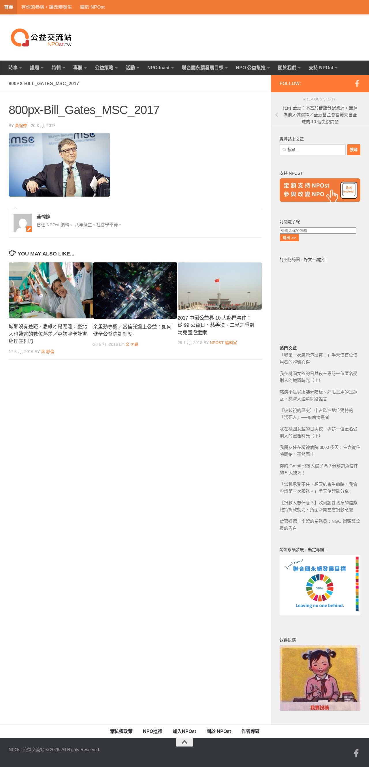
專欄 (77, 67)
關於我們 (287, 67)
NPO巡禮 (152, 731)
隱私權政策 (121, 731)
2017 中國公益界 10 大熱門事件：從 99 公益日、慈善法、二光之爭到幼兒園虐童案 (216, 325)
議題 (34, 67)
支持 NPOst (321, 67)
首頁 (8, 7)
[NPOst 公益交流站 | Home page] (42, 37)
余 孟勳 (132, 344)
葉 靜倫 (47, 351)
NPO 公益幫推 (251, 67)
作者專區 (250, 731)
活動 (130, 67)
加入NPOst (184, 731)
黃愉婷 (21, 125)
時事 (13, 67)
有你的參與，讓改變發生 (46, 7)
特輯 (56, 67)
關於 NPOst (92, 7)
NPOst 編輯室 (223, 342)
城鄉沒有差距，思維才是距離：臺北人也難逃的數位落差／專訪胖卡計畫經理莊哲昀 (48, 334)
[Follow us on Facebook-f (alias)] (356, 83)
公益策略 (104, 67)
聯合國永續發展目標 (202, 67)
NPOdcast (158, 67)
